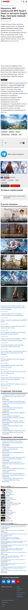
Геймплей (3, 79)
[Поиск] (21, 1)
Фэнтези (18, 131)
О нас (3, 606)
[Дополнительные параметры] (26, 143)
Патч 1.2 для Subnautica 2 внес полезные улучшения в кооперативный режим (13, 560)
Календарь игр (20, 594)
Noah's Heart (19, 28)
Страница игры (5, 185)
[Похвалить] (2, 140)
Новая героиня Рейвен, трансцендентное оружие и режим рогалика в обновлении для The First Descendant (14, 353)
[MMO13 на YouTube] (18, 581)
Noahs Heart (4, 131)
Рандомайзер (19, 596)
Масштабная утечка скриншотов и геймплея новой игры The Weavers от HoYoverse (13, 300)
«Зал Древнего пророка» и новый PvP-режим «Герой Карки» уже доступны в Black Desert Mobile (13, 396)
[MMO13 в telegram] (14, 156)
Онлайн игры (19, 588)
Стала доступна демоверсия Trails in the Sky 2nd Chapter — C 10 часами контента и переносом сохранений (13, 567)
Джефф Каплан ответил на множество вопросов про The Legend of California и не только (13, 236)
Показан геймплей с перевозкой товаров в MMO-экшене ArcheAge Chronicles (13, 527)
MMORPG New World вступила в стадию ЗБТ (13, 412)
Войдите (14, 196)
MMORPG (11, 131)
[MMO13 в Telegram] (8, 581)
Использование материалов (7, 600)
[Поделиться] (5, 143)
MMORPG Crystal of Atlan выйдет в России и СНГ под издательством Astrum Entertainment (13, 252)
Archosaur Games (5, 134)
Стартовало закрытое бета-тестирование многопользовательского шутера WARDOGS (10, 538)
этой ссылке (15, 41)
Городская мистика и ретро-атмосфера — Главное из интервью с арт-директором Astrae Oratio (12, 220)
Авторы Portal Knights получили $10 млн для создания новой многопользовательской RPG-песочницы (14, 403)
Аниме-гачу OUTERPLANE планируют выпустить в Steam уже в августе (13, 571)
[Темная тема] (24, 1)
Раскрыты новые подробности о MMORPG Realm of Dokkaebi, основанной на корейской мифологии (12, 549)
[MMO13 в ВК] (4, 582)
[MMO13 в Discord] (13, 581)
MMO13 (18, 586)
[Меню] (1, 1)
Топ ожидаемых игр (21, 592)
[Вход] (26, 1)
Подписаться (15, 185)
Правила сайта (5, 602)
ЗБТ (20, 134)
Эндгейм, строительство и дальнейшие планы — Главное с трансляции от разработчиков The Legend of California (12, 267)
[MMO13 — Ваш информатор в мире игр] (6, 1)
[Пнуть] (2, 145)
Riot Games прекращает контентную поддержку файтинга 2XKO (14, 553)
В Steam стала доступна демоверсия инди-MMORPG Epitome (12, 531)
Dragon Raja (20, 85)
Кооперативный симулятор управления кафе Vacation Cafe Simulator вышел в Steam (14, 545)
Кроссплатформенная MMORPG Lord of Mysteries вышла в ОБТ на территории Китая (14, 534)
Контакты (4, 604)
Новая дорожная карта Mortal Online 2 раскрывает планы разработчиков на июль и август (13, 464)
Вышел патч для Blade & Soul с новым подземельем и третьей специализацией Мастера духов (12, 442)
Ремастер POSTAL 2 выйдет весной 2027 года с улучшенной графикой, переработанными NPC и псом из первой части (13, 307)
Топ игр (18, 590)
